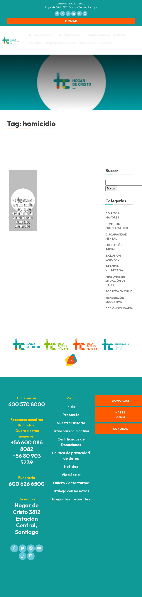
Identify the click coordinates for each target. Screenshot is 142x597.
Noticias (119, 35)
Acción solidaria (119, 308)
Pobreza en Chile (118, 291)
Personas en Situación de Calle (115, 281)
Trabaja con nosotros (71, 491)
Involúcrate (87, 43)
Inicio (71, 406)
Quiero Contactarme (71, 482)
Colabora (105, 43)
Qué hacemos (69, 35)
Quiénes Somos (40, 35)
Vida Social (71, 474)
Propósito (71, 414)
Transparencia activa (60, 43)
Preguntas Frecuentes (71, 499)
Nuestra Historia (71, 423)
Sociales (35, 43)
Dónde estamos (98, 35)
